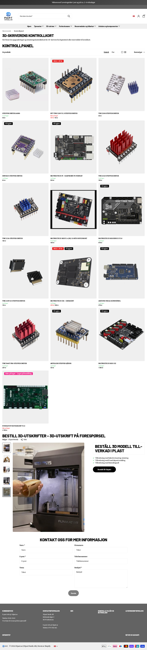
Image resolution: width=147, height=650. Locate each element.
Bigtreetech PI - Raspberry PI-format (66, 176)
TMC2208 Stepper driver (108, 113)
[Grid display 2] (125, 52)
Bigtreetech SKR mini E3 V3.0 (110, 238)
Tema (22, 568)
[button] (80, 487)
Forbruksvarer (64, 26)
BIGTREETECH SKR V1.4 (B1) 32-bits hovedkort (68, 238)
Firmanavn (78, 545)
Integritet (6, 635)
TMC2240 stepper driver (108, 176)
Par (113, 52)
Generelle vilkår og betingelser (106, 612)
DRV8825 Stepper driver (12, 176)
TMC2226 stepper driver (12, 238)
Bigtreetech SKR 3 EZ (107, 363)
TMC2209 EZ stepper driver (13, 301)
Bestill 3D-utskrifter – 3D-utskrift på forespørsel (53, 435)
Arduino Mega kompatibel (109, 301)
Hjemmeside (6, 31)
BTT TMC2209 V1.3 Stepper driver (63, 113)
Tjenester (38, 26)
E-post (23, 556)
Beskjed (78, 568)
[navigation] (6, 448)
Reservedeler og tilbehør (84, 26)
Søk (69, 16)
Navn (22, 545)
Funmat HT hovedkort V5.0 (13, 426)
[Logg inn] (138, 16)
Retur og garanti (132, 635)
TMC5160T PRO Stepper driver (14, 363)
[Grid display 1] (122, 52)
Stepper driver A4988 (11, 113)
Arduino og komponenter (108, 26)
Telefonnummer (80, 556)
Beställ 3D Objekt (104, 469)
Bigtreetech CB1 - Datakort (62, 301)
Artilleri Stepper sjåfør (60, 363)
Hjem (29, 26)
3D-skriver (50, 26)
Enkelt (106, 52)
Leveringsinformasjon (134, 611)
